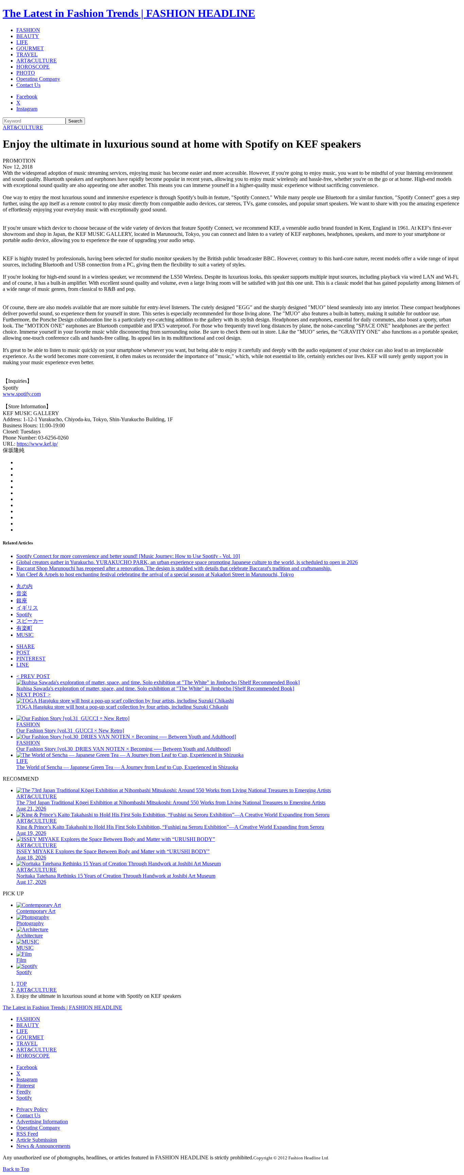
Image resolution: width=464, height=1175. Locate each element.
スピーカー (29, 621)
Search (75, 121)
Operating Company (38, 79)
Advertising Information (42, 1121)
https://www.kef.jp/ (37, 444)
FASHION (28, 30)
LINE (22, 665)
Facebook (26, 96)
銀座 (21, 600)
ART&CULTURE (36, 60)
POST (23, 652)
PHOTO (25, 73)
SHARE (25, 646)
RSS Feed (27, 1134)
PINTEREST (31, 658)
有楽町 (24, 628)
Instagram (26, 109)
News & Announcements (43, 1146)
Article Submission (36, 1140)
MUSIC (25, 635)
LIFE (22, 42)
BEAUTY (27, 36)
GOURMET (30, 48)
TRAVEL (27, 54)
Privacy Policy (32, 1109)
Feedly (23, 1092)
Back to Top (16, 1169)
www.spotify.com (22, 394)
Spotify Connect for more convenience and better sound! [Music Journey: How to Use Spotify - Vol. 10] (128, 556)
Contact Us (28, 85)
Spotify (24, 614)
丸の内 (24, 586)
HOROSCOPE (33, 67)
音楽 (21, 593)
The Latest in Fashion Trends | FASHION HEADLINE (129, 13)
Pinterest (25, 1085)
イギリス (27, 608)
